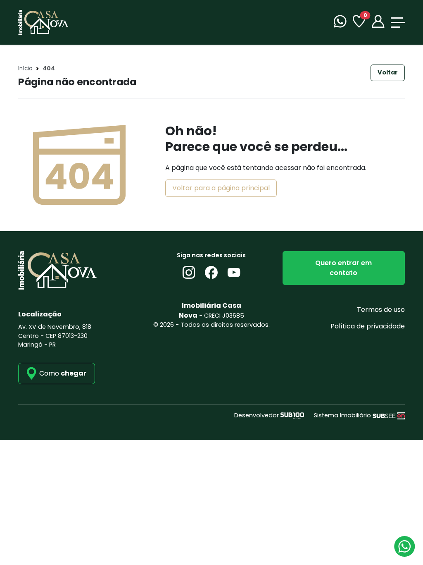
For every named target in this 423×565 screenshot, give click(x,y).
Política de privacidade (367, 326)
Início (25, 68)
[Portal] (378, 22)
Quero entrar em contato (343, 268)
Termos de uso (381, 309)
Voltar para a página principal (221, 188)
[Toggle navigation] (398, 22)
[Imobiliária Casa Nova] (43, 21)
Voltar (388, 72)
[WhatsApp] (340, 22)
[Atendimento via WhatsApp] (404, 546)
